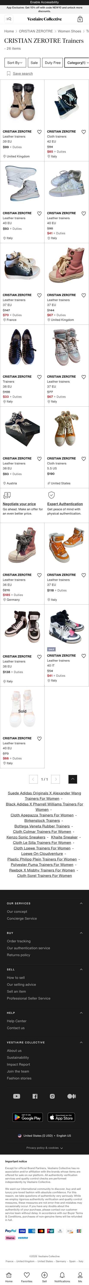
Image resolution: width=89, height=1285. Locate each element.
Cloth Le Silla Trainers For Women (42, 842)
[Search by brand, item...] (8, 19)
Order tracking (19, 941)
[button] (80, 19)
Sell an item (16, 991)
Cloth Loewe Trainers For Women (42, 848)
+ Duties (16, 147)
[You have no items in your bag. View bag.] (80, 19)
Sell (11, 969)
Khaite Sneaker (64, 837)
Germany (61, 1261)
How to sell (16, 977)
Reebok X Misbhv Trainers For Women (42, 870)
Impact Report (18, 1064)
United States (45, 1261)
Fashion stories (19, 1078)
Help (11, 1013)
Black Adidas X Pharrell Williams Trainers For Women (44, 807)
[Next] (55, 779)
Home (9, 31)
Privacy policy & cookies (43, 1148)
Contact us (16, 1027)
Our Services (19, 903)
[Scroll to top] (72, 779)
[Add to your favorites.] (39, 132)
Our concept (17, 911)
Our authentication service (28, 948)
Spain (72, 1261)
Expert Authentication (65, 503)
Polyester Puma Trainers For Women (42, 864)
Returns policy (18, 954)
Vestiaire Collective (26, 1042)
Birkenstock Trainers (42, 820)
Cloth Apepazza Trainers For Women (42, 815)
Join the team (18, 1071)
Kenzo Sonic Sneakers (25, 837)
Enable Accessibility (44, 2)
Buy (10, 933)
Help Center (16, 1021)
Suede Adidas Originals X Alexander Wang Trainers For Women (44, 796)
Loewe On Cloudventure (42, 853)
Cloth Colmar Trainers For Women (42, 831)
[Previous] (33, 779)
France (9, 1261)
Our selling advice (21, 984)
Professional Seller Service (28, 998)
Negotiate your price (19, 503)
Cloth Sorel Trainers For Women (44, 875)
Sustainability (18, 1057)
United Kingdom (25, 1261)
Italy (81, 1261)
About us (14, 1050)
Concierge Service (22, 918)
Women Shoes (69, 31)
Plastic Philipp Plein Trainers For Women (42, 859)
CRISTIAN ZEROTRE (36, 31)
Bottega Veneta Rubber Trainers (42, 826)
